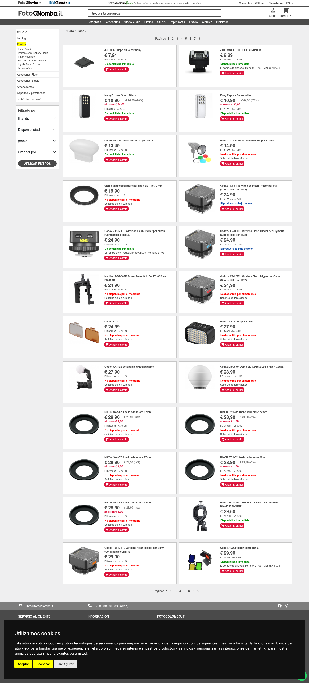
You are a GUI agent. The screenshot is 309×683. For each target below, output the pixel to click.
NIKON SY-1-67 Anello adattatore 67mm (128, 412)
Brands (23, 118)
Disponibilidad (29, 129)
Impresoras (177, 22)
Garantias (245, 3)
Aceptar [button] (23, 664)
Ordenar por (27, 151)
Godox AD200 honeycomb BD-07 (240, 548)
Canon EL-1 (111, 321)
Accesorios (113, 22)
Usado (193, 22)
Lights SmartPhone (29, 64)
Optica (148, 22)
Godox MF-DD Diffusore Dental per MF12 (128, 140)
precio (22, 140)
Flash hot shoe (26, 56)
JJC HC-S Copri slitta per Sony (122, 50)
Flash (81, 31)
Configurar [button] (66, 664)
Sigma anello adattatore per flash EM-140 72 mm (133, 186)
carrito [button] (284, 15)
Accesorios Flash (27, 74)
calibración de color (29, 99)
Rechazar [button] (43, 664)
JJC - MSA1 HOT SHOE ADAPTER (240, 50)
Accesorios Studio (28, 81)
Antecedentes (25, 87)
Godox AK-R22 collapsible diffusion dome (129, 367)
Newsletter (276, 3)
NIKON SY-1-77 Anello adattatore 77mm (128, 457)
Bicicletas (222, 22)
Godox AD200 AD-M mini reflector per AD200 (247, 140)
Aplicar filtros (37, 163)
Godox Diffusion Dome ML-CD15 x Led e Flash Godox (252, 367)
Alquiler (207, 22)
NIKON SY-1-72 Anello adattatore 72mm (243, 412)
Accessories (25, 68)
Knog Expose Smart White (235, 95)
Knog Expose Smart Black (120, 95)
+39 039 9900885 (107, 606)
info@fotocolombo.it (39, 606)
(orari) (124, 606)
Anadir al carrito (118, 69)
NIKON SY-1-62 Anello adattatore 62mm (243, 457)
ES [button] (288, 3)
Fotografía (94, 22)
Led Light (22, 38)
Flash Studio (25, 49)
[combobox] (154, 13)
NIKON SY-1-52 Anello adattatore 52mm (128, 502)
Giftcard (260, 3)
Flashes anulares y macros (33, 60)
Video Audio (132, 22)
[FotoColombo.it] (50, 13)
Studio (161, 22)
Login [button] (272, 15)
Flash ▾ (21, 44)
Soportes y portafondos (31, 93)
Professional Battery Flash (33, 53)
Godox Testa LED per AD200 (237, 321)
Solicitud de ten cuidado (234, 158)
